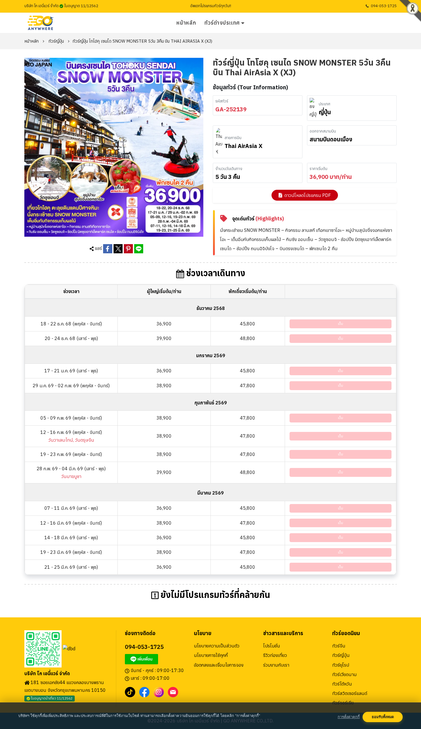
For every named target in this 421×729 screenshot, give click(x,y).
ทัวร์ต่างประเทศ (222, 22)
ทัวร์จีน (338, 646)
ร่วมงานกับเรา (276, 665)
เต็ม (340, 323)
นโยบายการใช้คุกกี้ (211, 655)
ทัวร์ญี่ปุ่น (56, 41)
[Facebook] (144, 691)
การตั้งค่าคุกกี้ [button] (349, 717)
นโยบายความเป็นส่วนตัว (216, 646)
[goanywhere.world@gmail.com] (173, 691)
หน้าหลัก (186, 22)
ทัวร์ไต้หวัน (342, 684)
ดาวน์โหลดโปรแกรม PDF (307, 195)
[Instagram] (159, 691)
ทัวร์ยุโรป (340, 665)
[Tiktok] (130, 691)
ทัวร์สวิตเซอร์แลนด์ (349, 693)
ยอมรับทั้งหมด (383, 717)
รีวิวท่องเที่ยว (275, 655)
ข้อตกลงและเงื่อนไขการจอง (218, 665)
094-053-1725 (384, 5)
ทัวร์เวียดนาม (344, 674)
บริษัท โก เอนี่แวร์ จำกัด (47, 673)
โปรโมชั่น (271, 646)
